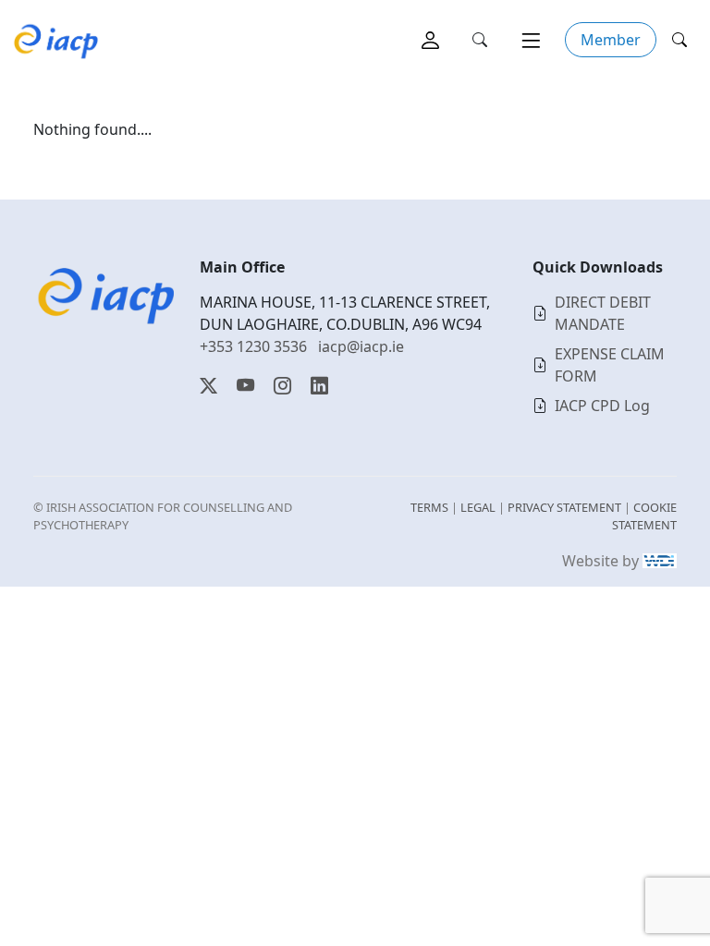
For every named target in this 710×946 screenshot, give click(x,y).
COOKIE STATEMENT (644, 516)
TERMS (429, 507)
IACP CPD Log (602, 405)
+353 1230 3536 (253, 346)
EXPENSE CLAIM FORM (610, 365)
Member (611, 40)
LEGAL (478, 507)
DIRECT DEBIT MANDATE (603, 313)
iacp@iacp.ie (361, 346)
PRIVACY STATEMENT (564, 507)
